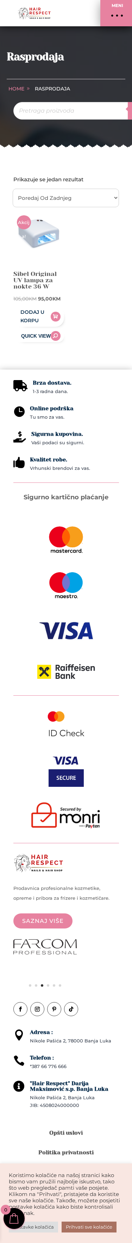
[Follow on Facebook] (20, 1009)
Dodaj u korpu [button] (32, 316)
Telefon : (42, 1057)
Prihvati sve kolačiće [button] (89, 1227)
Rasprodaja (52, 89)
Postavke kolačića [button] (33, 1227)
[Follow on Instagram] (37, 1009)
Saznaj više (43, 921)
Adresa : (41, 1032)
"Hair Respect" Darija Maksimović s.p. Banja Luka (69, 1086)
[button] (116, 13)
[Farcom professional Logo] (45, 952)
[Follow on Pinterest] (54, 1009)
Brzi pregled (38, 336)
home (16, 89)
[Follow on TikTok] (71, 1009)
